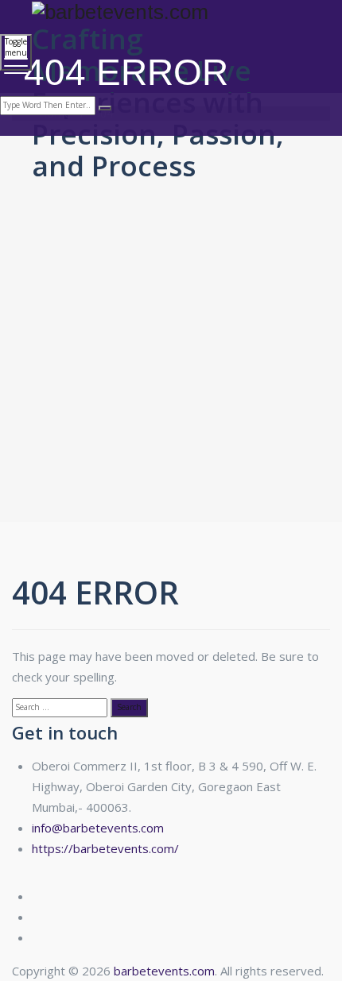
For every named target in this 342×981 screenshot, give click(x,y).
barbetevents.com (164, 971)
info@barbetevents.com (98, 828)
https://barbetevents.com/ (105, 848)
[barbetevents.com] (169, 11)
